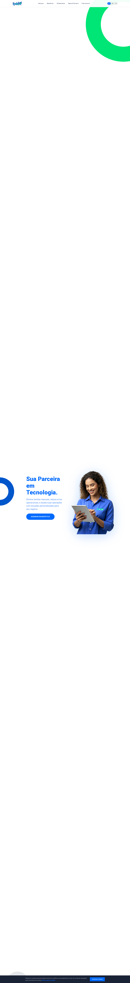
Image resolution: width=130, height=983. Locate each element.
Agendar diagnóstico (40, 516)
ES (116, 3)
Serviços (41, 3)
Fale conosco (86, 3)
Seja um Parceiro (73, 3)
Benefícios (50, 3)
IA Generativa (61, 3)
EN (112, 3)
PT (109, 3)
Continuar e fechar (97, 979)
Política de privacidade (48, 980)
